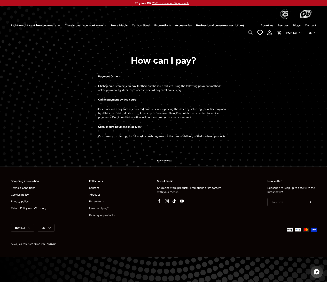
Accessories (183, 25)
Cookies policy (20, 194)
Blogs (297, 25)
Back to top (163, 160)
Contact (310, 25)
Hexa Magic (119, 25)
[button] (279, 32)
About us (266, 25)
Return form (96, 201)
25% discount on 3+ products (170, 3)
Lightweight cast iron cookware (33, 25)
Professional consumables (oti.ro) (220, 25)
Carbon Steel (141, 25)
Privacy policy (20, 201)
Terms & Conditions (23, 187)
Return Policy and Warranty (28, 208)
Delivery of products (102, 215)
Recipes (283, 25)
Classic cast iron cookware (84, 25)
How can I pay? (98, 208)
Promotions (162, 25)
